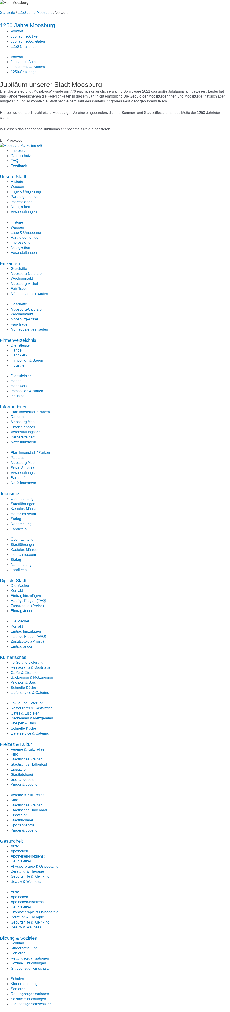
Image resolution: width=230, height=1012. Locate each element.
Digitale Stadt (13, 580)
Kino (14, 754)
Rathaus (17, 417)
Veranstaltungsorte (26, 432)
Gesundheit (11, 841)
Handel (16, 350)
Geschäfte (19, 268)
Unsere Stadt (13, 176)
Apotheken (19, 851)
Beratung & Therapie (27, 871)
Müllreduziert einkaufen (29, 294)
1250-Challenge (24, 46)
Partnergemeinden (25, 197)
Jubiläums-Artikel (24, 36)
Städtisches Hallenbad (29, 764)
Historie (17, 182)
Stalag (16, 519)
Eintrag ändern (22, 611)
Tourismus (10, 493)
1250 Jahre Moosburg (35, 12)
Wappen (17, 186)
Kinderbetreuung (24, 948)
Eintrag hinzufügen (26, 596)
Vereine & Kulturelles (27, 749)
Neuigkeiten (20, 207)
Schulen (17, 943)
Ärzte (15, 846)
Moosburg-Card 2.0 (26, 273)
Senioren (18, 953)
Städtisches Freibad (27, 759)
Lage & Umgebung (26, 192)
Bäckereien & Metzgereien (32, 677)
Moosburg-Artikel (24, 284)
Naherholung (21, 524)
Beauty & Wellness (26, 881)
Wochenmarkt (22, 278)
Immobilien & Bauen (27, 360)
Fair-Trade (19, 288)
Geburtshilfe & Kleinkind (30, 876)
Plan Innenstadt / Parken (30, 412)
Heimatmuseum (23, 514)
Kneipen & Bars (23, 682)
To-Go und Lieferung (27, 662)
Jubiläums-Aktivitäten (28, 41)
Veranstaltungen (24, 212)
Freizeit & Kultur (16, 744)
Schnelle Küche (23, 688)
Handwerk (19, 355)
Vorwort (17, 31)
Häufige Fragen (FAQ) (28, 601)
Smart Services (23, 427)
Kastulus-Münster (25, 509)
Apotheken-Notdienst (27, 856)
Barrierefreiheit (22, 437)
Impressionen (21, 202)
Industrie (17, 365)
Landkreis (19, 529)
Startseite (7, 12)
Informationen (14, 406)
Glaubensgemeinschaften (31, 968)
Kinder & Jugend (24, 784)
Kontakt (17, 590)
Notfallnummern (23, 442)
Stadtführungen (23, 504)
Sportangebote (22, 779)
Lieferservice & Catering (30, 692)
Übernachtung (22, 499)
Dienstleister (21, 345)
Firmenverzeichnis (18, 340)
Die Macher (20, 586)
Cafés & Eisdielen (25, 672)
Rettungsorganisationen (30, 958)
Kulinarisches (13, 657)
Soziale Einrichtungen (28, 963)
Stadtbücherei (22, 774)
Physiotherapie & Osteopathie (34, 866)
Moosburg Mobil (23, 422)
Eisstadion (19, 769)
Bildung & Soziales (18, 938)
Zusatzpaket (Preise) (27, 606)
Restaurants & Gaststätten (31, 667)
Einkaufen (10, 263)
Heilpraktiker (21, 861)
